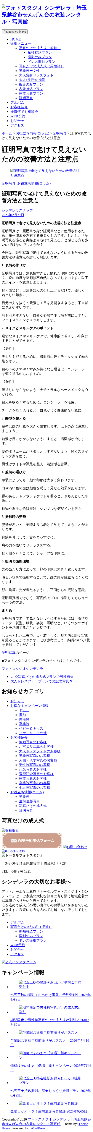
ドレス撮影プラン (41, 61)
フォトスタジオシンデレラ (22, 668)
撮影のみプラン (40, 57)
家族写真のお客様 (33, 778)
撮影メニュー (20, 43)
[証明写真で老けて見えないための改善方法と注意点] (46, 175)
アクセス (17, 125)
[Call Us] (13, 851)
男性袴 (24, 719)
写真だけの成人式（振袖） (40, 48)
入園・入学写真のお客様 (38, 760)
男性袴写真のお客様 (34, 765)
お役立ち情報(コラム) (32, 133)
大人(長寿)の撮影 (32, 80)
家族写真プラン (31, 93)
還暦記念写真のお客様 (36, 774)
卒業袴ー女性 (29, 71)
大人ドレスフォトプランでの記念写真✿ (43, 681)
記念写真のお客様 (33, 769)
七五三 (24, 710)
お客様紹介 (19, 107)
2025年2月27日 (13, 215)
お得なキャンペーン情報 (29, 706)
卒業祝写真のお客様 (34, 783)
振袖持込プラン (40, 52)
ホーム (7, 133)
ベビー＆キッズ (31, 728)
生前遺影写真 (29, 801)
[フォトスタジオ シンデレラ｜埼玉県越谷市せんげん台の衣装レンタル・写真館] (46, 21)
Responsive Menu (14, 31)
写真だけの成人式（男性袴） (41, 66)
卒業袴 (24, 724)
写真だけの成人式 (33, 806)
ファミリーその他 (33, 733)
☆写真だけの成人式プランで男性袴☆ (42, 677)
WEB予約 (17, 116)
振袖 (22, 715)
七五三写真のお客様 (34, 787)
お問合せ (17, 121)
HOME (15, 39)
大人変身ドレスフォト (36, 75)
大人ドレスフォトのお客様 (40, 751)
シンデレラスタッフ (17, 210)
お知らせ (17, 701)
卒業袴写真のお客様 (34, 756)
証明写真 (26, 98)
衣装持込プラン (31, 89)
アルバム (17, 102)
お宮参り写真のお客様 (36, 746)
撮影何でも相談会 (24, 111)
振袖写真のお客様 (33, 742)
